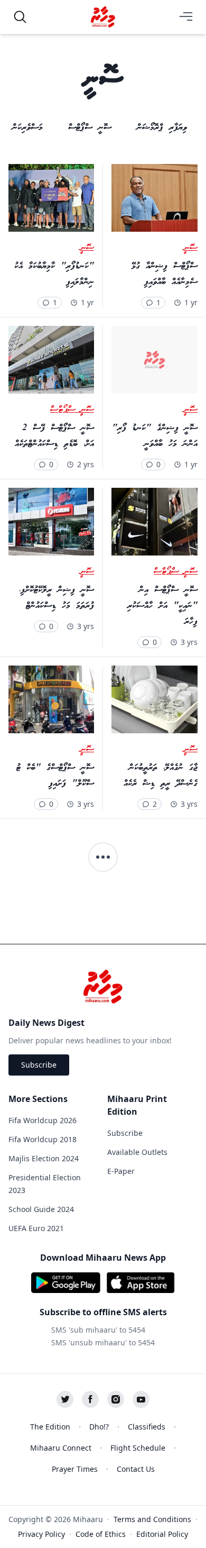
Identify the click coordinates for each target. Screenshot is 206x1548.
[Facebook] (90, 1399)
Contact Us (136, 1469)
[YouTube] (141, 1399)
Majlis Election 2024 (43, 1158)
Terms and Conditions (152, 1519)
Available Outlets (137, 1152)
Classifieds (146, 1427)
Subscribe (39, 1065)
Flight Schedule (137, 1448)
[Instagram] (115, 1399)
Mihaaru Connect (60, 1448)
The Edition (50, 1427)
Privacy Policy (41, 1534)
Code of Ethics (101, 1534)
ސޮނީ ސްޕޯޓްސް (72, 410)
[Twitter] (65, 1399)
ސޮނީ (191, 248)
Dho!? (99, 1427)
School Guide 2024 (41, 1209)
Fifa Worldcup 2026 (42, 1120)
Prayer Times (75, 1469)
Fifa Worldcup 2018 (42, 1139)
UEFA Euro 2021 (36, 1228)
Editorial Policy (162, 1534)
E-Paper (121, 1171)
